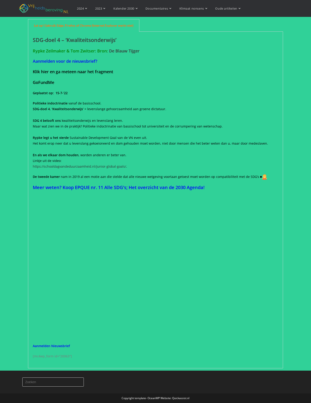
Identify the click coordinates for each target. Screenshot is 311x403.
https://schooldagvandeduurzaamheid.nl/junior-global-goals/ (79, 166)
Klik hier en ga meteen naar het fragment (73, 71)
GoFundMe (44, 82)
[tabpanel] (155, 200)
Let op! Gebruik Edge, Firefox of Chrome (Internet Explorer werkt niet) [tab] (83, 25)
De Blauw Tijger (125, 51)
